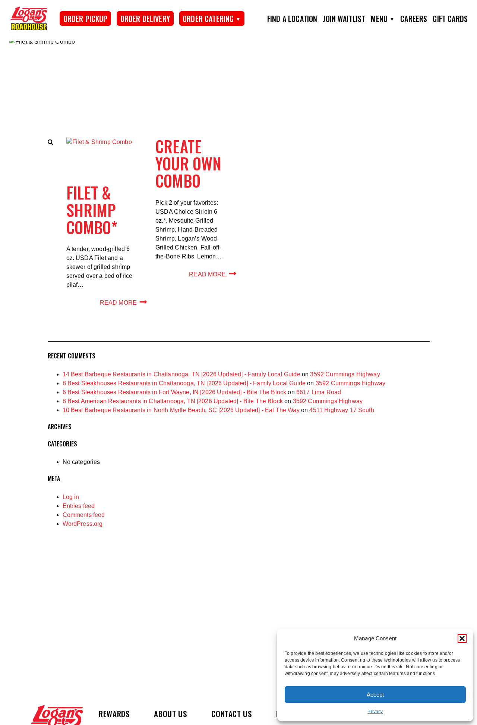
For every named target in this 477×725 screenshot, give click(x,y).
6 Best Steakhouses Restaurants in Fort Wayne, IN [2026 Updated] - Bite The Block (175, 392)
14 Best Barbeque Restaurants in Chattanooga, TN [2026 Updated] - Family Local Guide (181, 374)
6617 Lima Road (318, 392)
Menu (379, 18)
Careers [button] (413, 18)
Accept (375, 694)
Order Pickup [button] (85, 18)
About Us (170, 713)
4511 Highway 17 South (341, 410)
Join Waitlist (344, 18)
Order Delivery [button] (145, 18)
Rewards (114, 713)
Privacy (375, 711)
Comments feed (84, 515)
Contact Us (231, 713)
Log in (71, 497)
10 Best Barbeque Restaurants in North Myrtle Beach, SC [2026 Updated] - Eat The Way (181, 410)
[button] (462, 638)
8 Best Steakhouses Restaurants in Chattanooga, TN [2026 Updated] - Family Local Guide (184, 383)
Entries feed (79, 506)
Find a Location (292, 18)
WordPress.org (83, 524)
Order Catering (208, 18)
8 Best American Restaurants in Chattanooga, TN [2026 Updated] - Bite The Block (173, 401)
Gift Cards (450, 18)
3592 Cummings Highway (345, 374)
